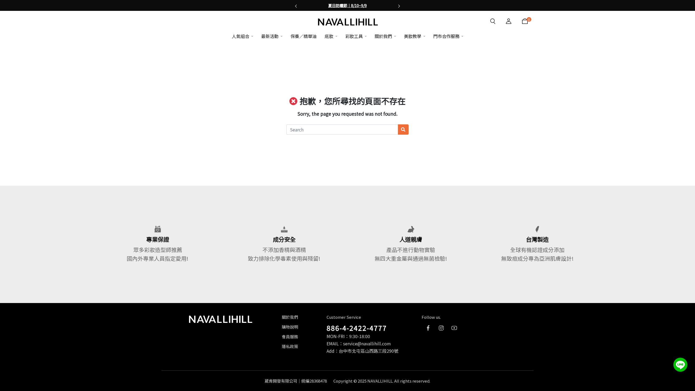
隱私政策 (290, 346)
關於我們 (290, 317)
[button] (295, 5)
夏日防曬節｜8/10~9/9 (347, 5)
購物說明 (290, 327)
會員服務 (290, 336)
